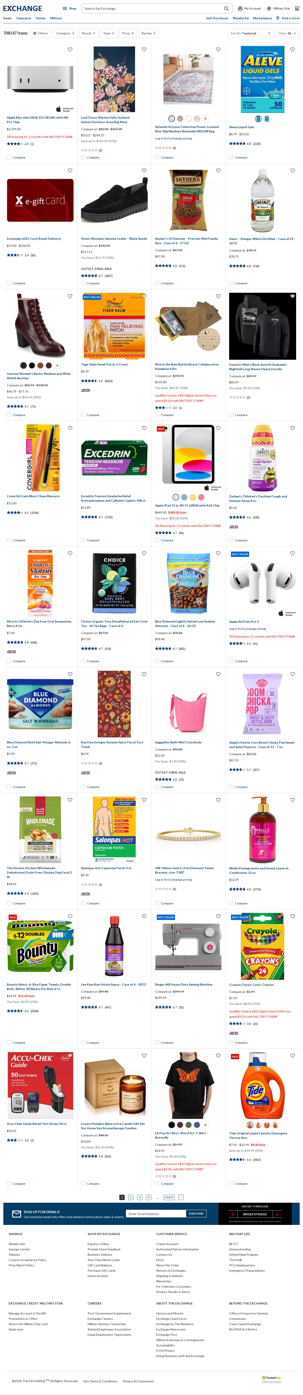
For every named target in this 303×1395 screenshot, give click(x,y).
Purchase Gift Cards (102, 1270)
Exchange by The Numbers (174, 1324)
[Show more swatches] (205, 118)
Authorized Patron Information (177, 1249)
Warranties (163, 1281)
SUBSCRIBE (196, 1213)
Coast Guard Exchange (245, 1324)
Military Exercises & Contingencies (180, 1340)
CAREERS (94, 1303)
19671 (169, 1197)
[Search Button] (226, 8)
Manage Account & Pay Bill (27, 1313)
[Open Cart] (297, 8)
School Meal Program (243, 1254)
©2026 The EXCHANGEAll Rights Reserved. (45, 1381)
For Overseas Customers (173, 1286)
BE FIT (233, 1244)
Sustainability (165, 1345)
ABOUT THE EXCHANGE (174, 1303)
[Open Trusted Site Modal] (271, 1379)
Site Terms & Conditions (100, 1381)
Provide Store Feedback (104, 1249)
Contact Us (164, 1254)
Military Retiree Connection (107, 1324)
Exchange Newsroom (170, 1329)
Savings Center (19, 1249)
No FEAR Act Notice (243, 1329)
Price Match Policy (21, 1265)
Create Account (167, 1244)
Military (56, 18)
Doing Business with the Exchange (180, 1356)
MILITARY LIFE (239, 1234)
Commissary (237, 1318)
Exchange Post (166, 1334)
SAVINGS (15, 1234)
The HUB (235, 1260)
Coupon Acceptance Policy (27, 1260)
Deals (7, 18)
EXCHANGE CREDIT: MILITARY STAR (36, 1303)
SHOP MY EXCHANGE (104, 1234)
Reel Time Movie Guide (104, 1260)
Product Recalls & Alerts (173, 1292)
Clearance (23, 18)
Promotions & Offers (23, 1318)
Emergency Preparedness (247, 1270)
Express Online (98, 1244)
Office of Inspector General (248, 1313)
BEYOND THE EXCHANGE (248, 1303)
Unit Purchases (217, 18)
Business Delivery (100, 1254)
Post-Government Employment (109, 1313)
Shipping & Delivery (169, 1276)
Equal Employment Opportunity (109, 1334)
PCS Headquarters (242, 1265)
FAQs (160, 1260)
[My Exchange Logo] (31, 8)
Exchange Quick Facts (171, 1318)
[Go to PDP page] (40, 79)
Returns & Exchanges (171, 1270)
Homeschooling (240, 1249)
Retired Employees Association (109, 1329)
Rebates (14, 1254)
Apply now (16, 1329)
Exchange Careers (100, 1318)
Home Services (98, 1276)
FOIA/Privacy (165, 1350)
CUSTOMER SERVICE (171, 1234)
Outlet (40, 18)
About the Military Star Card (28, 1324)
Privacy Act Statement (138, 1381)
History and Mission (169, 1313)
